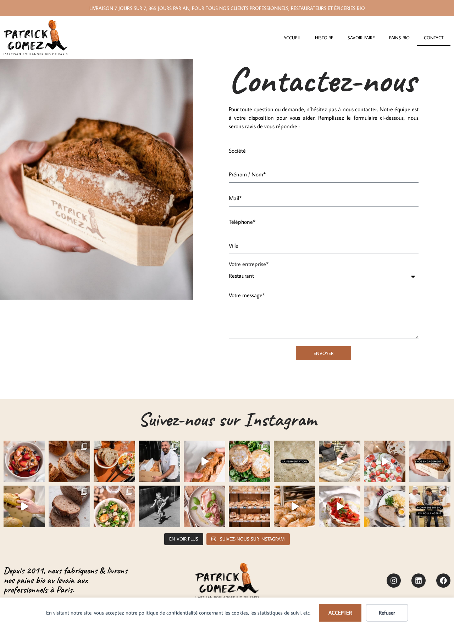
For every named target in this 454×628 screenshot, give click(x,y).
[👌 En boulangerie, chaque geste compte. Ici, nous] (204, 461)
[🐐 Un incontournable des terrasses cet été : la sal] (249, 461)
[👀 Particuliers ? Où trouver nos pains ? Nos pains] (249, 506)
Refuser (387, 612)
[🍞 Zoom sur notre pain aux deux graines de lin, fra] (69, 461)
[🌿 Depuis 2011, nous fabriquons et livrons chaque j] (429, 461)
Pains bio (399, 37)
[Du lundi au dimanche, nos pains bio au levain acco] (339, 506)
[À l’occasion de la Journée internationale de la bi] (294, 461)
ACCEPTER (340, 612)
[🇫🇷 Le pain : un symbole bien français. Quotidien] (159, 506)
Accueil (292, 37)
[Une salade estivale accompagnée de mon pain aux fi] (384, 461)
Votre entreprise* (248, 264)
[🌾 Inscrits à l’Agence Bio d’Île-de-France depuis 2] (429, 506)
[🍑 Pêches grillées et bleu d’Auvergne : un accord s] (114, 506)
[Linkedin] (418, 580)
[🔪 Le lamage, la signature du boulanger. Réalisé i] (339, 461)
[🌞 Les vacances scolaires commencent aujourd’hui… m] (294, 506)
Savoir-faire (361, 37)
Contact (433, 37)
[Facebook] (443, 580)
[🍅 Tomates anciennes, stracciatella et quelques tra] (114, 461)
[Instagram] (394, 580)
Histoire (324, 37)
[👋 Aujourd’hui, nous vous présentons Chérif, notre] (159, 461)
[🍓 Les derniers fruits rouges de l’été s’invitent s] (24, 461)
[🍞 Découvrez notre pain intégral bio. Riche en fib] (69, 506)
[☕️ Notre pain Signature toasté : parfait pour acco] (384, 506)
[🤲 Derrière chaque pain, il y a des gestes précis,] (24, 506)
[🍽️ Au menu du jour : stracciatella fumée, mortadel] (204, 506)
